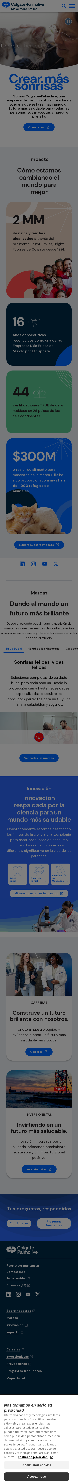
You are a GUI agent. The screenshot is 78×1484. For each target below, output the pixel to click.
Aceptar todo (36, 1476)
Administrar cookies (36, 1465)
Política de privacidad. (33, 1457)
